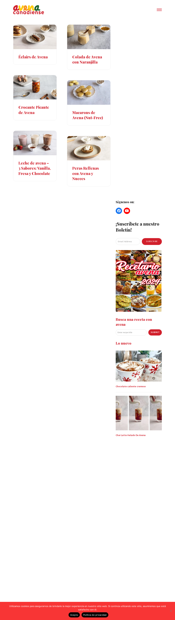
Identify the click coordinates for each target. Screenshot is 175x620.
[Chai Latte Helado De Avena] (139, 412)
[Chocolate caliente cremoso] (139, 365)
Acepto (74, 614)
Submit (155, 332)
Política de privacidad (95, 614)
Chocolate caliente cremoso (131, 386)
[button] (159, 10)
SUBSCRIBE (152, 241)
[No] (170, 611)
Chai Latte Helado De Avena (131, 435)
